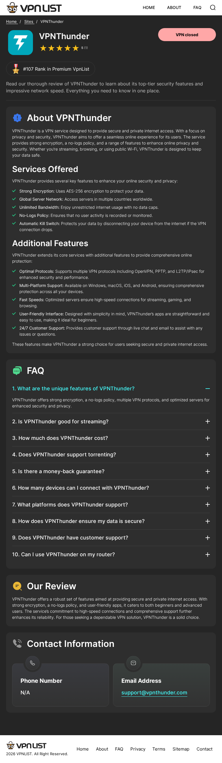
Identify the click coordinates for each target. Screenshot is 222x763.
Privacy (137, 749)
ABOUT (174, 7)
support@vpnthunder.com (154, 692)
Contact (204, 749)
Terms (158, 749)
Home (83, 749)
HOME (149, 7)
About (102, 749)
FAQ (197, 7)
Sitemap (181, 749)
